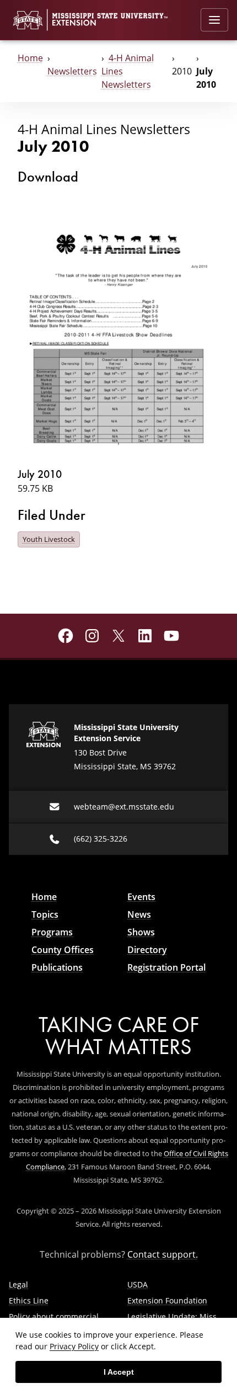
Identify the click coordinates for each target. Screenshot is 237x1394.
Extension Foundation (167, 1300)
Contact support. (162, 1254)
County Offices (62, 950)
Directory (147, 950)
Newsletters (72, 71)
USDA (137, 1284)
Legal (18, 1284)
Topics (44, 914)
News (139, 914)
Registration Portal (166, 967)
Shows (141, 932)
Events (141, 897)
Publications (57, 967)
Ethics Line (29, 1300)
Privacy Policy (74, 1346)
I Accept (119, 1372)
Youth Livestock (49, 539)
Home (30, 58)
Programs (52, 932)
